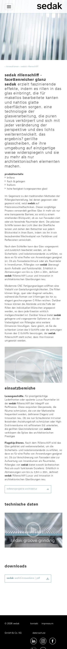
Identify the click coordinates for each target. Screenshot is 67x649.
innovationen (12, 67)
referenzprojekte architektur (22, 489)
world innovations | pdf (23, 578)
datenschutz (39, 633)
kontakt (34, 624)
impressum (47, 624)
